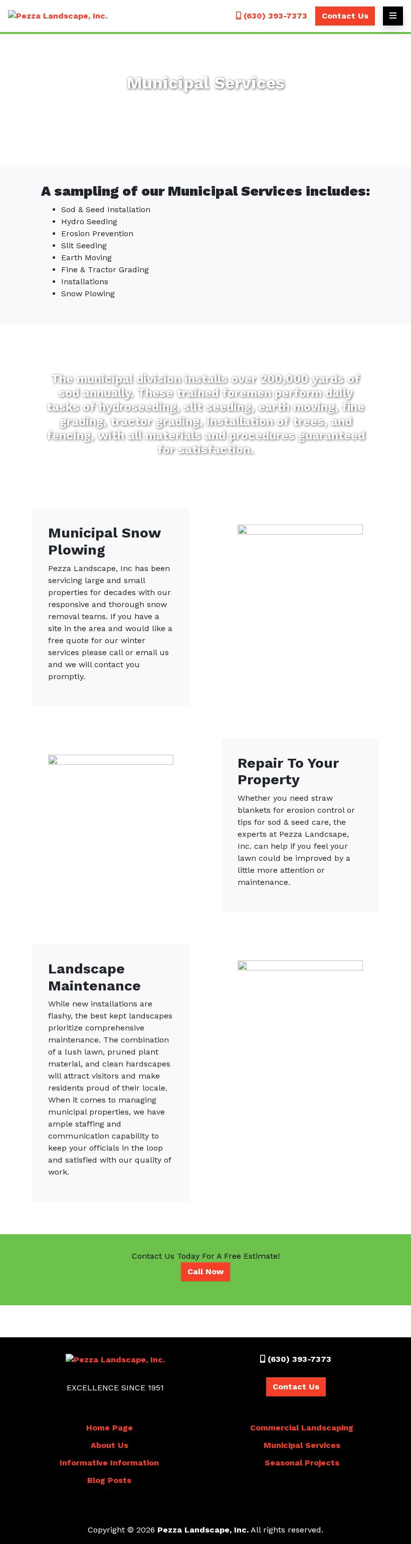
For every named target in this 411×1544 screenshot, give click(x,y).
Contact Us (345, 16)
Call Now (205, 1271)
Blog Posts (109, 1480)
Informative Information (109, 1462)
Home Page (109, 1427)
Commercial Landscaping (301, 1427)
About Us (109, 1445)
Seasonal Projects (302, 1462)
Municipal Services (302, 1445)
